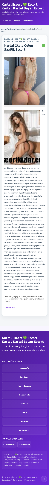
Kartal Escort (15, 29)
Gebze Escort (10, 444)
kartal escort (32, 297)
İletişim (24, 421)
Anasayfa (7, 20)
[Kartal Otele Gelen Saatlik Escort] (24, 81)
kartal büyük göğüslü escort (15, 297)
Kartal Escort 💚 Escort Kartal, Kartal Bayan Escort (23, 6)
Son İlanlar (24, 377)
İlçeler (17, 20)
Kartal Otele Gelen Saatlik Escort (18, 47)
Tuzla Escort (25, 444)
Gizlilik (24, 404)
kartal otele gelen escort (23, 299)
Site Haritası (24, 430)
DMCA (24, 413)
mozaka (32, 480)
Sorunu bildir (11, 307)
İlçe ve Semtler (24, 386)
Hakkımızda (27, 20)
